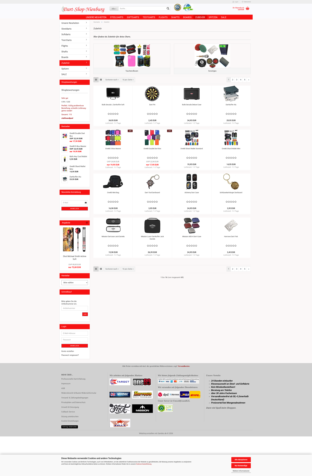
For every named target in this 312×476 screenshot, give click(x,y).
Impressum (65, 383)
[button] (95, 79)
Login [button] (236, 2)
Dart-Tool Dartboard (152, 193)
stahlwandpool (67, 118)
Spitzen (213, 17)
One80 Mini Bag (113, 193)
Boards (187, 17)
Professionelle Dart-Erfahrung (73, 379)
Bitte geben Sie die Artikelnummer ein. (69, 302)
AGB (63, 388)
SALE (223, 17)
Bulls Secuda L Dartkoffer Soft (113, 105)
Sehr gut (64, 98)
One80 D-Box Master (113, 149)
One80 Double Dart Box (152, 149)
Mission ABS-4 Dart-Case (191, 236)
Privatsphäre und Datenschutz (73, 402)
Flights (163, 17)
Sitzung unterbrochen (69, 416)
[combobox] (112, 79)
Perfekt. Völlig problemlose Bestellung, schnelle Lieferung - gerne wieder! (74, 108)
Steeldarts (116, 17)
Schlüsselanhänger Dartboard (231, 193)
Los (85, 314)
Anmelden (74, 208)
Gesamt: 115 (66, 114)
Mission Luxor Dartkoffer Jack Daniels (152, 237)
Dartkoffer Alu (231, 105)
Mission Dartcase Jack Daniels (113, 236)
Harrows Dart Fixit (231, 236)
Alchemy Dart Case (192, 193)
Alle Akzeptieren (241, 460)
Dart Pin (152, 105)
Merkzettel (247, 2)
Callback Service (68, 412)
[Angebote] (87, 222)
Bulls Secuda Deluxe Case (191, 105)
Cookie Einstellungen (70, 421)
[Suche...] (168, 8)
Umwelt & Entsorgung (70, 407)
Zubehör (200, 17)
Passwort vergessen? (70, 355)
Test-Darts (149, 17)
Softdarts (133, 17)
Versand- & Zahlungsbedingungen (74, 398)
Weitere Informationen (241, 471)
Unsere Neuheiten (96, 17)
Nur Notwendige (241, 466)
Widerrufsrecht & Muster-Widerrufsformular (78, 393)
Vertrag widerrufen (69, 427)
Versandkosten (183, 366)
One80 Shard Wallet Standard (191, 149)
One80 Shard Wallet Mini (231, 149)
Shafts (175, 17)
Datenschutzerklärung (143, 464)
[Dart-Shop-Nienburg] (83, 9)
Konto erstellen (67, 351)
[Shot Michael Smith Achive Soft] (74, 239)
